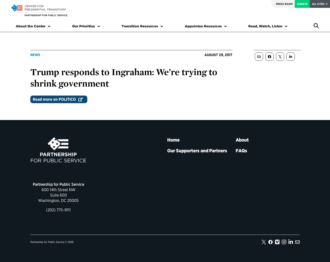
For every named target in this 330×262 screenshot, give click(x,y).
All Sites (318, 4)
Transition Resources (139, 26)
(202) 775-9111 (58, 209)
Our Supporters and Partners (197, 150)
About (242, 140)
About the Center (30, 26)
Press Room (284, 4)
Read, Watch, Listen (265, 26)
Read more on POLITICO (54, 99)
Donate (302, 4)
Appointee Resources (203, 26)
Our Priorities (83, 26)
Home (173, 140)
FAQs (241, 150)
